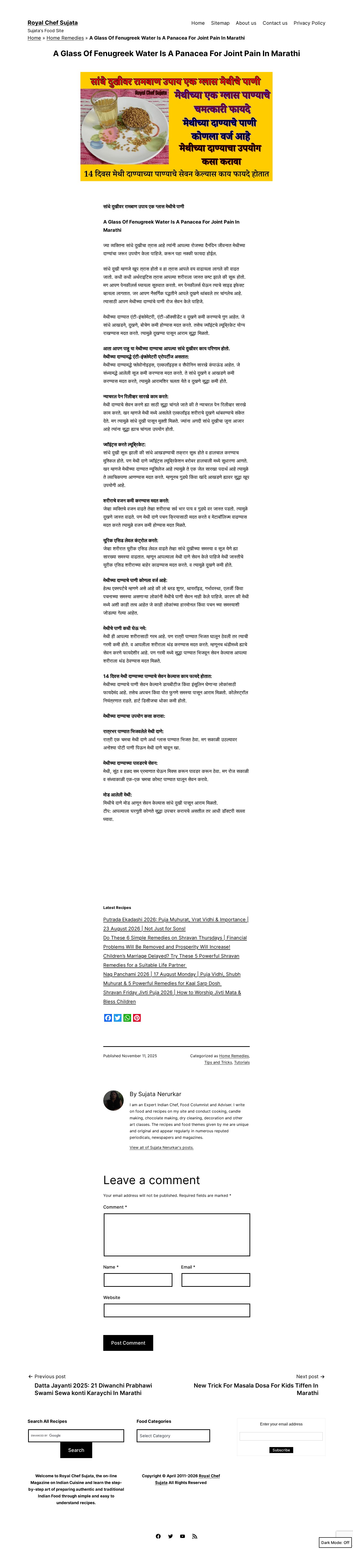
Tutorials (242, 1062)
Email (188, 1267)
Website (111, 1297)
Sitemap (220, 23)
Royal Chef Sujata (53, 22)
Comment (115, 1207)
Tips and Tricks (218, 1062)
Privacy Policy (309, 23)
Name (111, 1267)
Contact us (275, 23)
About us (246, 23)
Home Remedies (65, 38)
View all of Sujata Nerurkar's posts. (162, 1147)
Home (198, 23)
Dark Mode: (331, 1542)
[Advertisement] (176, 864)
